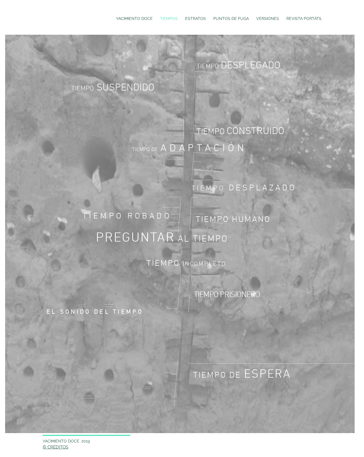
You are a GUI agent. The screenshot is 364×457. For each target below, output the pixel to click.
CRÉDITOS (57, 447)
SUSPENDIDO (114, 88)
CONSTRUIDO (242, 131)
